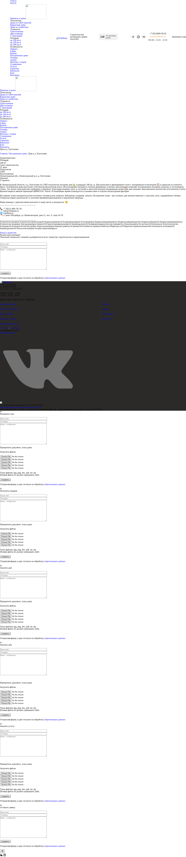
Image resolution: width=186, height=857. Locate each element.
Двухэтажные (16, 33)
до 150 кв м (15, 42)
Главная (3, 153)
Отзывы (14, 57)
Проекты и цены (18, 18)
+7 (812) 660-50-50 (10, 328)
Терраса (13, 49)
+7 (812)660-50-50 (158, 33)
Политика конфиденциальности (15, 407)
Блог (12, 73)
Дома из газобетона (19, 27)
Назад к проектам (8, 233)
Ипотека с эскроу (18, 62)
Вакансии (14, 71)
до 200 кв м (15, 44)
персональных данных (54, 278)
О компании (16, 64)
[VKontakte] (38, 369)
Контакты (14, 75)
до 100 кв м (15, 40)
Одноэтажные (16, 31)
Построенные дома (19, 55)
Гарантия (14, 68)
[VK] (143, 36)
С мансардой (16, 36)
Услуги (13, 66)
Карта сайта (35, 407)
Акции (13, 60)
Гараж (13, 51)
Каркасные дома (17, 25)
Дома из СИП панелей (20, 23)
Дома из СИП (6, 314)
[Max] (138, 36)
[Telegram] (133, 36)
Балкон (13, 53)
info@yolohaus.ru (158, 36)
